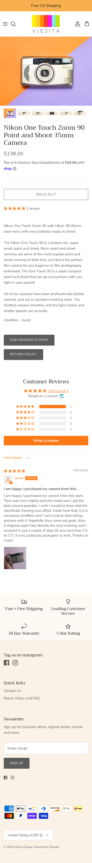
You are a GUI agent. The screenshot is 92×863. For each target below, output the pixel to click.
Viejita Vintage (23, 847)
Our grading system (29, 340)
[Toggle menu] (5, 24)
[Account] (76, 24)
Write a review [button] (46, 440)
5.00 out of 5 (58, 391)
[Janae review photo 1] (15, 558)
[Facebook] (6, 662)
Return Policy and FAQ (22, 698)
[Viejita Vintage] (46, 24)
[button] (15, 208)
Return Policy (23, 354)
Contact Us (12, 690)
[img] (14, 471)
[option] (46, 71)
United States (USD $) (25, 835)
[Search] (15, 24)
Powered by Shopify (46, 847)
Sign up (16, 763)
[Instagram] (15, 662)
